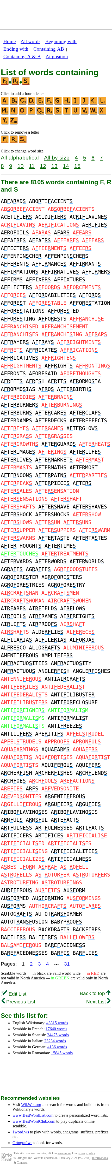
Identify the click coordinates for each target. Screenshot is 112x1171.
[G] (58, 103)
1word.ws (21, 1132)
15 (77, 166)
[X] (102, 113)
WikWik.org (31, 1104)
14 (66, 166)
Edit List (16, 994)
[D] (31, 103)
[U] (76, 113)
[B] (14, 103)
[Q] (40, 113)
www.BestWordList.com (33, 1115)
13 (54, 166)
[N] (14, 113)
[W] (93, 113)
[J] (84, 103)
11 (32, 166)
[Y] (5, 123)
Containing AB (48, 49)
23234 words (55, 1041)
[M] (5, 113)
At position (57, 56)
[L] (102, 103)
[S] (58, 113)
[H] (67, 103)
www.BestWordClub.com (34, 1121)
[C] (22, 103)
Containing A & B (22, 56)
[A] (5, 103)
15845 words (62, 1053)
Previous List (20, 1001)
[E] (40, 103)
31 (67, 964)
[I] (76, 103)
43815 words (57, 1023)
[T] (67, 113)
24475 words (58, 1035)
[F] (49, 103)
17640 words (56, 1029)
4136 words (57, 1047)
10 (20, 166)
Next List (96, 1001)
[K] (93, 103)
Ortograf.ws (22, 1142)
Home (9, 41)
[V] (84, 113)
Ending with (15, 49)
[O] (22, 113)
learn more (64, 1153)
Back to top (93, 993)
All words (30, 41)
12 (43, 166)
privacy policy (86, 1153)
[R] (49, 113)
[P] (31, 113)
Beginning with (61, 41)
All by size (57, 158)
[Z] (14, 123)
